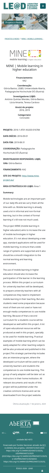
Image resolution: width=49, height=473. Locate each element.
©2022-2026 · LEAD (24, 468)
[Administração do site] (42, 471)
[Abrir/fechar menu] (43, 6)
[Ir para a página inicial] (21, 6)
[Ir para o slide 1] (25, 27)
